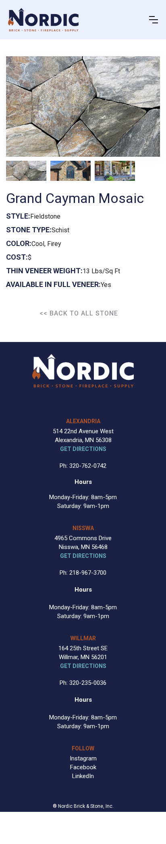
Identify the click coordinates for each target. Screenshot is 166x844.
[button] (153, 19)
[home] (43, 19)
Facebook (83, 767)
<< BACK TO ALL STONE (78, 313)
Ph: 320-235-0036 (83, 682)
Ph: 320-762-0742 (83, 465)
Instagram (83, 758)
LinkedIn (83, 776)
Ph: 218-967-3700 (83, 572)
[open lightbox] (26, 171)
